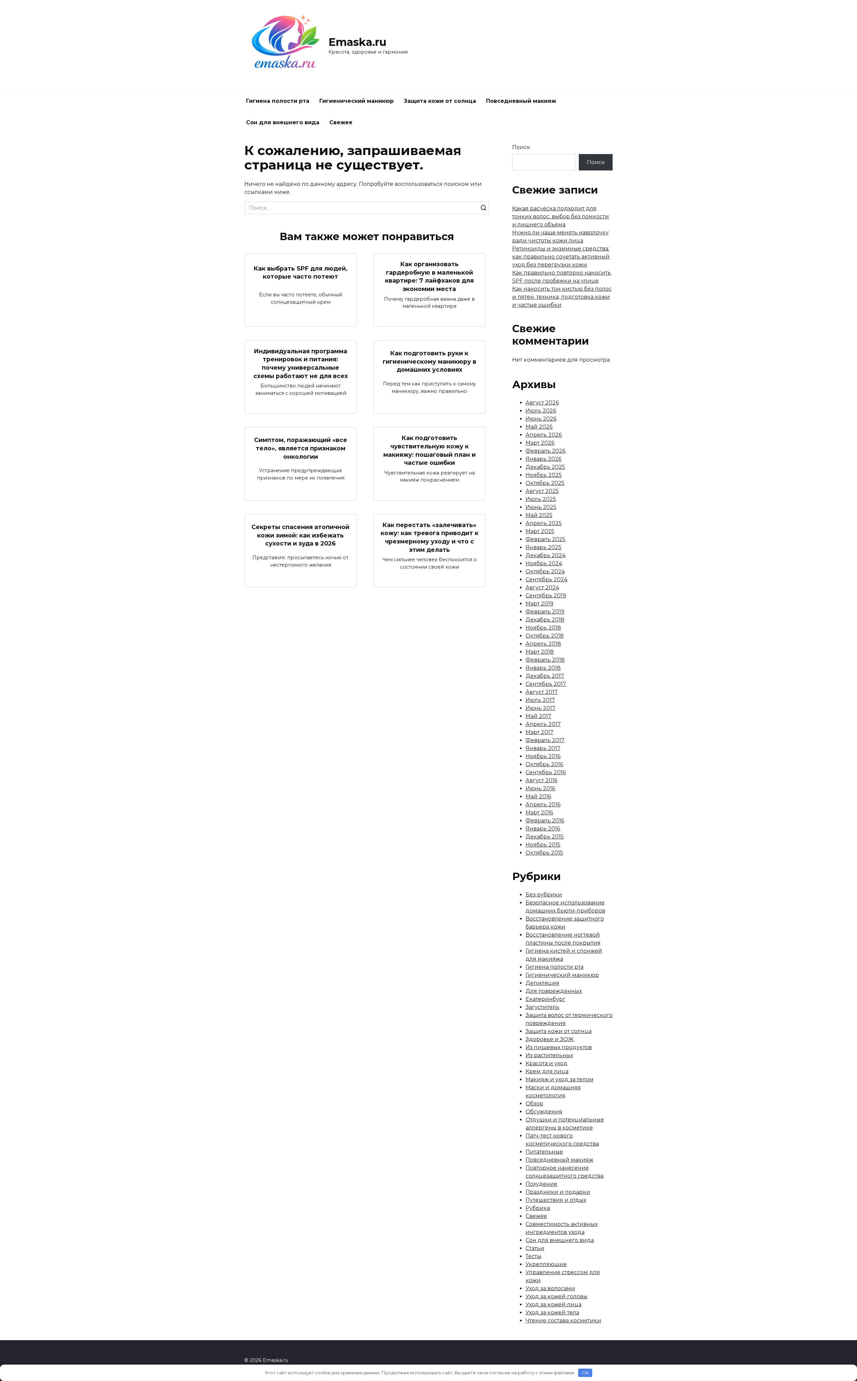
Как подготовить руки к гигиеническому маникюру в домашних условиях (429, 361)
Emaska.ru (357, 42)
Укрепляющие (546, 1264)
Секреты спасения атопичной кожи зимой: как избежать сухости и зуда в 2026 (300, 535)
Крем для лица (547, 1071)
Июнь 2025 (541, 507)
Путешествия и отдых (556, 1200)
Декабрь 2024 (545, 555)
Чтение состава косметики (563, 1320)
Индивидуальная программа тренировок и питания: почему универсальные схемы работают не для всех (300, 363)
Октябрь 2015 (544, 853)
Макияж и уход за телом (560, 1079)
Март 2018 (540, 652)
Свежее (341, 122)
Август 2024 (542, 587)
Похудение (541, 1184)
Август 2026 (542, 402)
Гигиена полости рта (277, 101)
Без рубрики (544, 894)
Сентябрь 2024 (546, 579)
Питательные (544, 1152)
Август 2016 (541, 780)
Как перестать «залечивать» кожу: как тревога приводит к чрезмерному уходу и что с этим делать (429, 537)
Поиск (521, 147)
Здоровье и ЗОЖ (550, 1039)
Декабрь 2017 (545, 676)
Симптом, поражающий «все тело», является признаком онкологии (300, 448)
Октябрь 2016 (544, 764)
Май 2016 (538, 796)
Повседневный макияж (521, 101)
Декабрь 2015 (545, 836)
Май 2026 (539, 427)
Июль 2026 (541, 411)
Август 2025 (542, 491)
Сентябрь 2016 (546, 772)
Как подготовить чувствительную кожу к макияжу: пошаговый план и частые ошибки (429, 450)
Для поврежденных (554, 991)
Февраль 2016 (545, 820)
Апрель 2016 (543, 804)
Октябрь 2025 (545, 483)
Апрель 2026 (544, 435)
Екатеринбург (545, 999)
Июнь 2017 (540, 708)
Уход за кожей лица (553, 1304)
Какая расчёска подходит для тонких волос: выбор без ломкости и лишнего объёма (560, 216)
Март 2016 (539, 812)
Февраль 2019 (545, 611)
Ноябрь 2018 (543, 628)
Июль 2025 (541, 499)
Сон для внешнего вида (282, 122)
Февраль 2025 (545, 539)
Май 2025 (539, 515)
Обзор (534, 1103)
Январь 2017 (543, 748)
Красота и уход (546, 1063)
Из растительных (549, 1055)
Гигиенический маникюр (356, 101)
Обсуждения (544, 1111)
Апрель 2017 (543, 724)
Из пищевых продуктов (559, 1047)
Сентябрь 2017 (546, 684)
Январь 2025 (543, 547)
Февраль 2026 (545, 451)
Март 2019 (539, 603)
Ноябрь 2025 (544, 475)
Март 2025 (540, 531)
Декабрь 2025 (545, 467)
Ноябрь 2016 (543, 756)
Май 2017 (538, 716)
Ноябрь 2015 (543, 845)
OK (585, 1372)
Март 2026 (540, 443)
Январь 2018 (543, 668)
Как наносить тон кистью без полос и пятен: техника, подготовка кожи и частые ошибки (562, 297)
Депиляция (542, 983)
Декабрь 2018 (545, 619)
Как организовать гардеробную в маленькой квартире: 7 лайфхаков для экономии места (429, 276)
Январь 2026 (543, 459)
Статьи (535, 1248)
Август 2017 (542, 692)
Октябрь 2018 (545, 636)
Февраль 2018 (545, 660)
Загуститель (542, 1007)
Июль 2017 (540, 700)
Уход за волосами (550, 1288)
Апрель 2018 (543, 644)
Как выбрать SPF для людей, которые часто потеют (300, 272)
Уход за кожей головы (557, 1296)
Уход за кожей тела (552, 1312)
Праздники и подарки (558, 1192)
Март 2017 (539, 732)
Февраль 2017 (545, 740)
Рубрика (538, 1208)
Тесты (533, 1256)
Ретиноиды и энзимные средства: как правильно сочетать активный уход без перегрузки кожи (561, 256)
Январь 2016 (543, 828)
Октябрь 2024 (545, 571)
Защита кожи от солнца (440, 101)
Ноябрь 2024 (544, 563)
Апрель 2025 (544, 523)
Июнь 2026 (541, 419)
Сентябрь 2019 (546, 595)
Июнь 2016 (540, 788)
